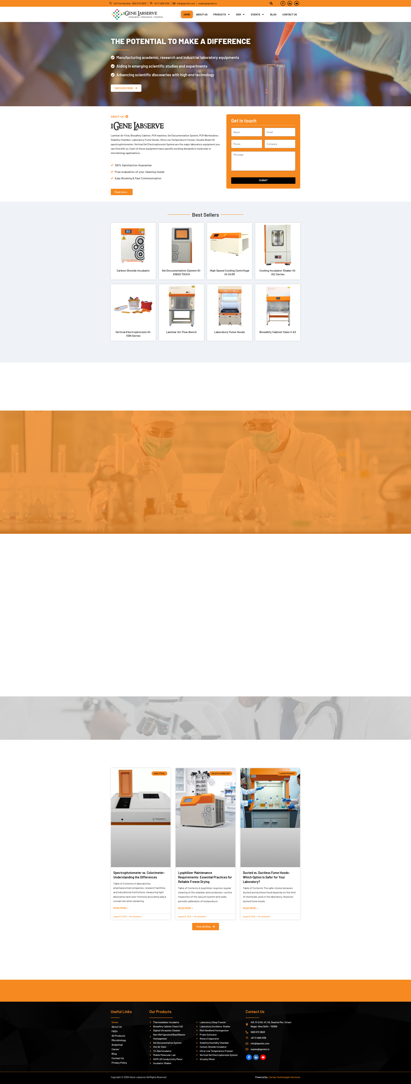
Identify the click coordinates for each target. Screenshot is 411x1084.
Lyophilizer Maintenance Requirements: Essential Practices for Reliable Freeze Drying (205, 877)
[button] (119, 116)
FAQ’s (115, 1031)
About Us (201, 14)
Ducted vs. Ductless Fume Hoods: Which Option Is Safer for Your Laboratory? (266, 877)
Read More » (120, 907)
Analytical (117, 1044)
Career (115, 1049)
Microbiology (119, 1040)
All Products (118, 1035)
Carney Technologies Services (284, 1077)
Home (187, 14)
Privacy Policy (119, 1062)
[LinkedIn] (289, 3)
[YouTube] (263, 1057)
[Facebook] (282, 3)
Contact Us (289, 14)
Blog (273, 14)
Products (219, 14)
